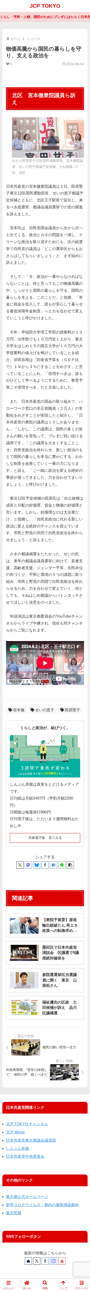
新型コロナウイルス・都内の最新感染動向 (42, 1205)
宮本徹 (18, 710)
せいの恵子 (44, 710)
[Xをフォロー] (36, 1261)
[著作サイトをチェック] (28, 1261)
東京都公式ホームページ (27, 1197)
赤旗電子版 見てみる (45, 838)
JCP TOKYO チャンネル (27, 1124)
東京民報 (13, 1213)
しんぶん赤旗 (17, 1148)
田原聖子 (72, 710)
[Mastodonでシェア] (28, 865)
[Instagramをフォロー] (53, 1261)
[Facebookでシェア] (45, 865)
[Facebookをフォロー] (45, 1261)
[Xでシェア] (20, 865)
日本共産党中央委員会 (25, 1156)
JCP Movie (15, 1132)
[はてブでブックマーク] (53, 865)
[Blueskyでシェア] (36, 865)
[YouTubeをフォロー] (62, 1261)
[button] (70, 865)
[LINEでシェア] (62, 865)
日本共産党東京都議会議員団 (31, 1140)
